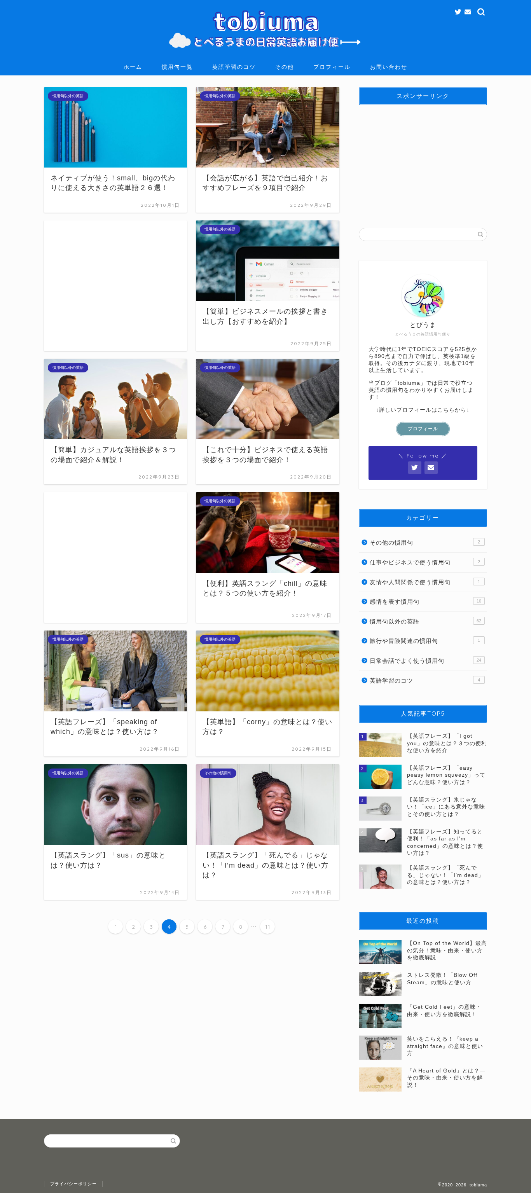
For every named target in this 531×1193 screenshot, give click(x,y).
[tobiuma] (265, 52)
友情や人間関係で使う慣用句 (425, 582)
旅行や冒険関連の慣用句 (425, 641)
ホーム (133, 66)
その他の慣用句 (425, 542)
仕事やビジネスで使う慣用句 (425, 562)
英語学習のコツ (234, 66)
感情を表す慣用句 (425, 601)
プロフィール (332, 66)
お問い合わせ (388, 66)
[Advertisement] (115, 285)
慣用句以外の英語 (425, 621)
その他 (284, 66)
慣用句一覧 (177, 66)
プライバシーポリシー (73, 1183)
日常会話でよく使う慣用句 (425, 660)
